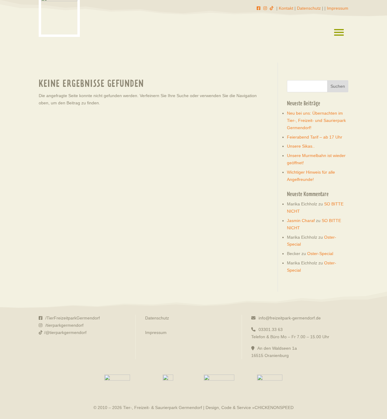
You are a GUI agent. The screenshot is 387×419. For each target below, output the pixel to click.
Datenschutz (309, 8)
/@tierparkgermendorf (65, 332)
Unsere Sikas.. (301, 146)
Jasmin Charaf (301, 220)
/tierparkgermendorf (63, 325)
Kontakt (286, 8)
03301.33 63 (270, 329)
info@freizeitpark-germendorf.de (289, 318)
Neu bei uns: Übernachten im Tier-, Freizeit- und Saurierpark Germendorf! (316, 120)
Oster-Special (320, 253)
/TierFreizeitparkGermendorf (72, 318)
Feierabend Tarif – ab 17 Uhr (314, 137)
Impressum (337, 8)
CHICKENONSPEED (274, 407)
